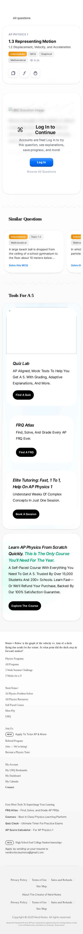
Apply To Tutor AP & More (26, 734)
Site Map (41, 886)
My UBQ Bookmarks (16, 770)
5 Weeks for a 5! (13, 675)
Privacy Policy (19, 879)
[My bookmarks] (35, 73)
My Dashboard (13, 775)
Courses (10, 816)
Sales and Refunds (61, 879)
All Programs (12, 664)
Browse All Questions (41, 171)
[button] (41, 162)
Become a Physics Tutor (17, 752)
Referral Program (14, 740)
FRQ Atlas (11, 810)
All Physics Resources (16, 699)
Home (8, 643)
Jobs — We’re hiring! (16, 746)
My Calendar (12, 781)
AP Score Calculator (18, 829)
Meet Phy (10, 710)
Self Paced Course (14, 705)
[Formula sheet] (24, 73)
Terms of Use (39, 879)
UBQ (8, 716)
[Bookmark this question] (13, 73)
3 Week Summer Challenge (19, 670)
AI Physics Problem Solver (19, 693)
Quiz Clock (12, 823)
